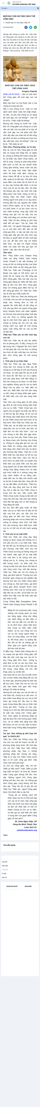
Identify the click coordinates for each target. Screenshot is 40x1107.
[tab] (11, 886)
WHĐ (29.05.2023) (11, 94)
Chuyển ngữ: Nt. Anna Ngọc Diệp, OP (17, 23)
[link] (4, 862)
